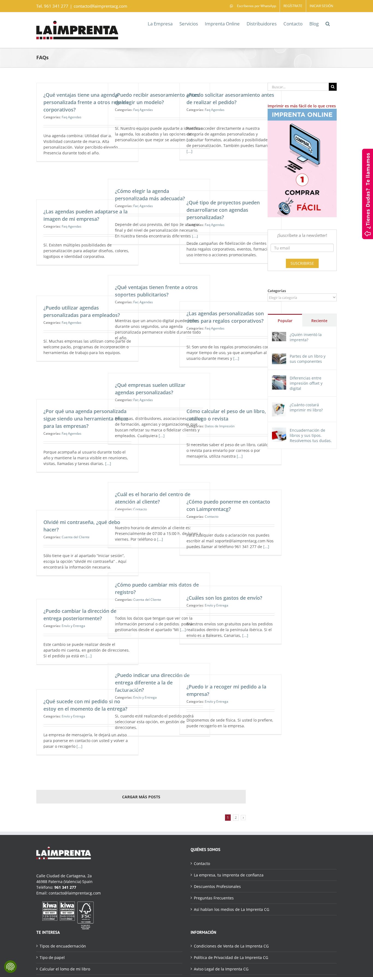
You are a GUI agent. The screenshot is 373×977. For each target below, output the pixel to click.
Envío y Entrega (216, 605)
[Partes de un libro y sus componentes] (279, 356)
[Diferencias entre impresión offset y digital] (279, 378)
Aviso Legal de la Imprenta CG (221, 969)
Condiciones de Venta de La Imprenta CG (231, 946)
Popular (285, 320)
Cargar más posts (141, 796)
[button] (327, 23)
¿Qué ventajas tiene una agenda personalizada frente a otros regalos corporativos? (86, 102)
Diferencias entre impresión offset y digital (306, 383)
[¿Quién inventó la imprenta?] (279, 334)
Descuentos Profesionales (217, 886)
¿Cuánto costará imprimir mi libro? (306, 407)
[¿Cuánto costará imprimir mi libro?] (279, 405)
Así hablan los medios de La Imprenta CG (231, 909)
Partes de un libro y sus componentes (307, 359)
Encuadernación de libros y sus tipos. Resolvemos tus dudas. (311, 435)
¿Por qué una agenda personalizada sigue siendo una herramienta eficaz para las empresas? (85, 418)
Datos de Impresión (220, 426)
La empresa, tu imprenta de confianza (229, 875)
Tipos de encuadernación (63, 946)
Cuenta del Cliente (76, 537)
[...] (190, 151)
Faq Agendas (71, 117)
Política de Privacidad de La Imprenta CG (231, 957)
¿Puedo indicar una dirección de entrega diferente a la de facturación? (152, 682)
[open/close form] (367, 193)
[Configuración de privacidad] (10, 966)
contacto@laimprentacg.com (100, 6)
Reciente (319, 320)
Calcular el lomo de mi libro (65, 969)
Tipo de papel (52, 957)
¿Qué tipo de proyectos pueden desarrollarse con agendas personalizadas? (223, 209)
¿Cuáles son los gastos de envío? (224, 598)
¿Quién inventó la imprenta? (306, 337)
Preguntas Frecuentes (214, 898)
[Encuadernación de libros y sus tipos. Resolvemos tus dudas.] (279, 430)
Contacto (211, 516)
